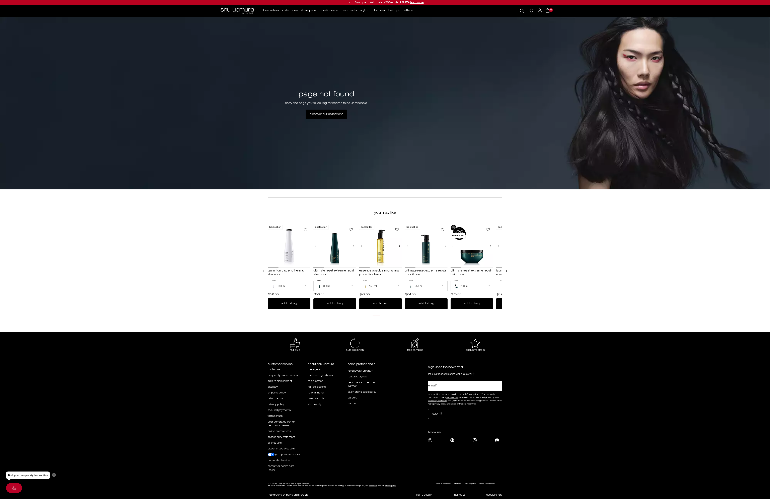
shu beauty (314, 404)
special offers (494, 495)
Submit (437, 414)
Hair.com (353, 403)
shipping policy (277, 393)
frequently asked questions (284, 375)
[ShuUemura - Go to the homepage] (237, 11)
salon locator (315, 381)
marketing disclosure (437, 401)
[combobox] (289, 286)
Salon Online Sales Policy (362, 392)
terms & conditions (443, 484)
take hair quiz (316, 398)
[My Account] (540, 10)
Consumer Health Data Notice (281, 468)
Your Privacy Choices (287, 454)
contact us (274, 369)
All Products (275, 443)
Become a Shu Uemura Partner (362, 384)
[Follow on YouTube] (497, 440)
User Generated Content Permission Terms (282, 424)
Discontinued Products (281, 449)
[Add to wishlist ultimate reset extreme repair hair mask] (488, 229)
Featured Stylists (357, 377)
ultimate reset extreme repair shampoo (334, 272)
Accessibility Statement (281, 437)
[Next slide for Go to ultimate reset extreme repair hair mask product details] (490, 246)
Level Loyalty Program (360, 371)
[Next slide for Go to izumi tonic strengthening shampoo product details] (308, 246)
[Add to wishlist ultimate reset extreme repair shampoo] (351, 229)
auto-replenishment (280, 381)
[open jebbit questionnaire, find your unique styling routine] (14, 488)
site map (457, 484)
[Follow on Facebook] (430, 440)
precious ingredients (320, 375)
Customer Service (280, 364)
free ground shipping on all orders (288, 495)
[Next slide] (506, 271)
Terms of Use (275, 416)
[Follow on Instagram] (475, 440)
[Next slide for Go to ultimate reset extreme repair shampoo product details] (353, 246)
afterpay (273, 387)
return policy (275, 398)
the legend (314, 369)
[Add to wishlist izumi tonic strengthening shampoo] (305, 229)
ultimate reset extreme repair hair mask (471, 272)
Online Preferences (279, 431)
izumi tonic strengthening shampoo (286, 272)
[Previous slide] (264, 271)
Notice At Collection (279, 460)
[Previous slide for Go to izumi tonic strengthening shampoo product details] (270, 246)
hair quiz (459, 495)
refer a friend (316, 393)
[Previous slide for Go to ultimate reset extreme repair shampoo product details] (315, 246)
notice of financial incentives (463, 404)
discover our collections (326, 114)
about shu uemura (321, 364)
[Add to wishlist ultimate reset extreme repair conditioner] (442, 229)
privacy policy (276, 404)
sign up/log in (424, 495)
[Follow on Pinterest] (452, 440)
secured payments (279, 410)
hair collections (317, 387)
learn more (417, 2)
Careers (352, 398)
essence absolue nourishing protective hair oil (379, 272)
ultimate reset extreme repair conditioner (425, 272)
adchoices (373, 486)
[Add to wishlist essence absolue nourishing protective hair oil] (397, 229)
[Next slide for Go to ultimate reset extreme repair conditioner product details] (445, 246)
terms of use (452, 398)
